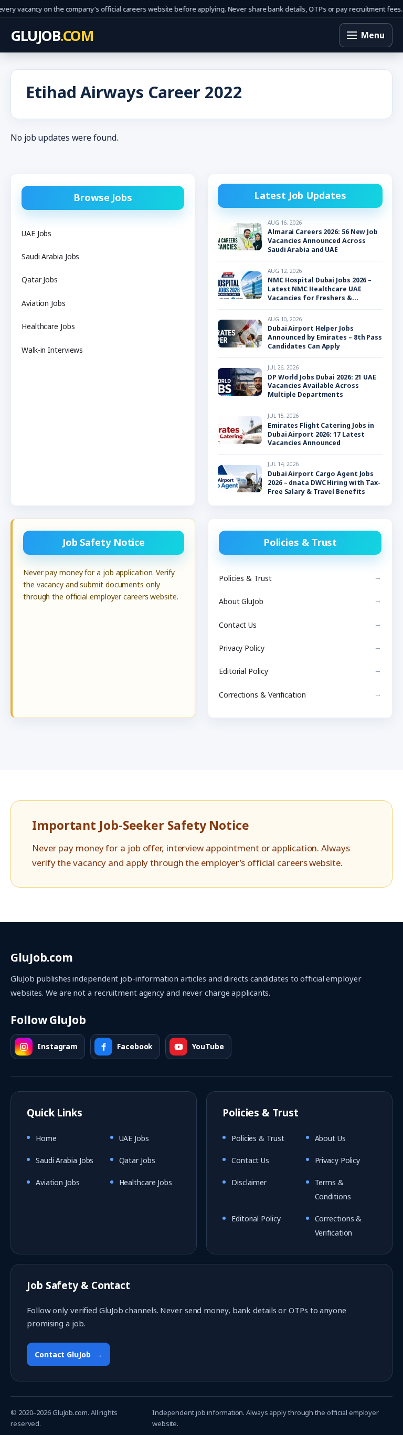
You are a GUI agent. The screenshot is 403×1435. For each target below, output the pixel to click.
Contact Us (238, 625)
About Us (330, 1138)
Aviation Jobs (44, 303)
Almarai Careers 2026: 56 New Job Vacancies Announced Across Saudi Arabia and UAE (323, 241)
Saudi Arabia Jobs (50, 256)
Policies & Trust (245, 578)
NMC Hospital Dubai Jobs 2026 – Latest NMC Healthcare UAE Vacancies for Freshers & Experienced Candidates (320, 289)
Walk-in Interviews (52, 350)
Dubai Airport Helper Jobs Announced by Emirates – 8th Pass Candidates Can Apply (325, 337)
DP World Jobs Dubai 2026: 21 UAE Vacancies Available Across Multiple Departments (322, 386)
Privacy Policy (241, 648)
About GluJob (241, 601)
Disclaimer (249, 1183)
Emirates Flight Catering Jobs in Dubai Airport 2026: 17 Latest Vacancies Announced (321, 434)
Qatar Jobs (40, 279)
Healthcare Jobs (48, 326)
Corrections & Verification (262, 695)
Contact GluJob (68, 1354)
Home (46, 1138)
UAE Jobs (36, 233)
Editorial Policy (243, 671)
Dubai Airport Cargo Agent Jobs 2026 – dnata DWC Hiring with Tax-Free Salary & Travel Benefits (324, 483)
